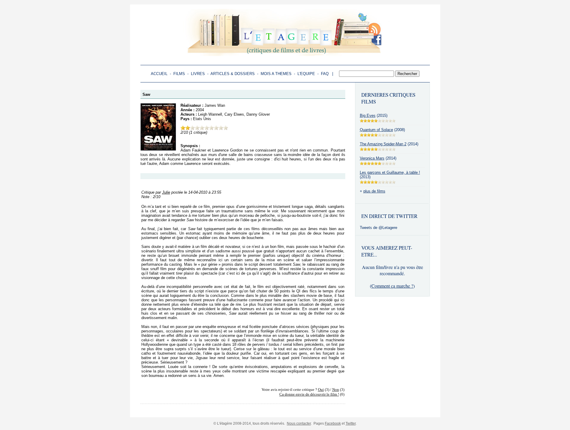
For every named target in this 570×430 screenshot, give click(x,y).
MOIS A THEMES (276, 73)
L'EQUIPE (306, 73)
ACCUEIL (159, 73)
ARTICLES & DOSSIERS (232, 73)
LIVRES (198, 73)
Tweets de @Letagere (378, 227)
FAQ (325, 73)
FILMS (179, 73)
